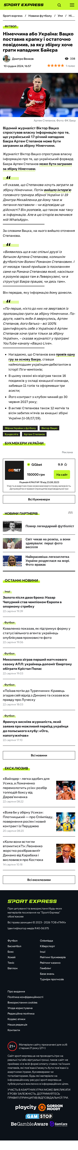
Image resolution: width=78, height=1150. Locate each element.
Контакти (14, 1030)
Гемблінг (45, 968)
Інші (7, 591)
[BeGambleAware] (29, 1124)
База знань (47, 973)
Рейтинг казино (50, 962)
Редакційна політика (21, 1013)
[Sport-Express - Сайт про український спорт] (22, 5)
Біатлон (13, 968)
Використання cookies (22, 1002)
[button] (59, 5)
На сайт (62, 474)
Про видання (16, 991)
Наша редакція (17, 1024)
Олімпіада (46, 940)
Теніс (11, 962)
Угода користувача (20, 1008)
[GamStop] (39, 1117)
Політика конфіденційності (25, 997)
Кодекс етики (16, 1019)
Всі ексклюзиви (39, 880)
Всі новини (39, 755)
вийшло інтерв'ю (57, 190)
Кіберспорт (47, 946)
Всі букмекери (39, 499)
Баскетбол (14, 946)
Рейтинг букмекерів (53, 957)
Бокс (11, 951)
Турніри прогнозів (52, 979)
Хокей (12, 957)
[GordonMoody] (50, 1108)
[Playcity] (26, 1108)
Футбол (10, 26)
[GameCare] (58, 1124)
